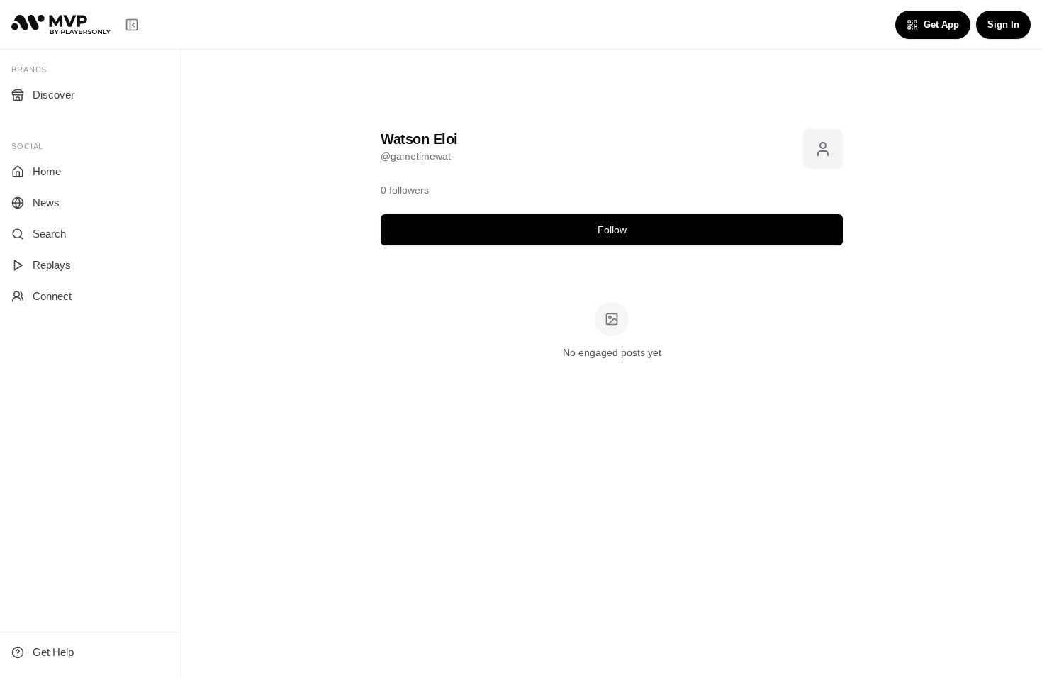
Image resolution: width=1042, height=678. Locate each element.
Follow (612, 229)
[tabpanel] (612, 331)
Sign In (1003, 24)
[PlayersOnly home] (61, 24)
